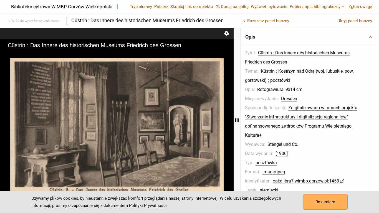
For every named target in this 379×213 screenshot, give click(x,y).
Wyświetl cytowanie (269, 6)
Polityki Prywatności (148, 205)
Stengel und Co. (282, 144)
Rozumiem (325, 201)
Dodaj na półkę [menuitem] (235, 6)
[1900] (282, 153)
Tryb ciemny (141, 6)
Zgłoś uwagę (360, 6)
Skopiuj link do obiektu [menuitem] (191, 6)
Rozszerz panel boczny (268, 20)
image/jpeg (273, 171)
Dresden (289, 98)
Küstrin (268, 71)
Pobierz (161, 6)
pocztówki (280, 80)
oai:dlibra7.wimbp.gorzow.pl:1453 (306, 181)
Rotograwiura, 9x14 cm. (280, 89)
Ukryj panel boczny (354, 20)
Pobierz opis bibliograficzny (315, 6)
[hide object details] (237, 120)
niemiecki (269, 190)
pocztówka (266, 162)
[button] (310, 37)
